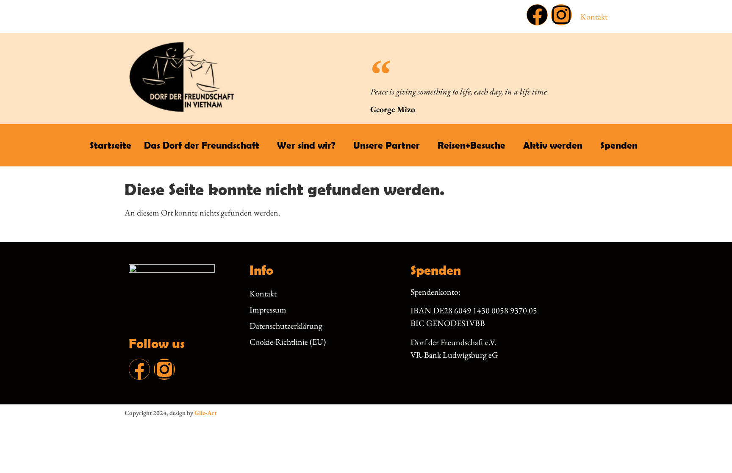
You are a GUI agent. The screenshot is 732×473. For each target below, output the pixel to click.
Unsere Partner (386, 145)
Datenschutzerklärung (286, 325)
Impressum (268, 309)
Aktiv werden (552, 145)
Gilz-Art (205, 413)
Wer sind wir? (306, 145)
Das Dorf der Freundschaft (201, 145)
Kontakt (593, 16)
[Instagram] (561, 14)
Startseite (110, 145)
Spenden (619, 145)
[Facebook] (537, 14)
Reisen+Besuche (471, 145)
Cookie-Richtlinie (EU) (288, 341)
